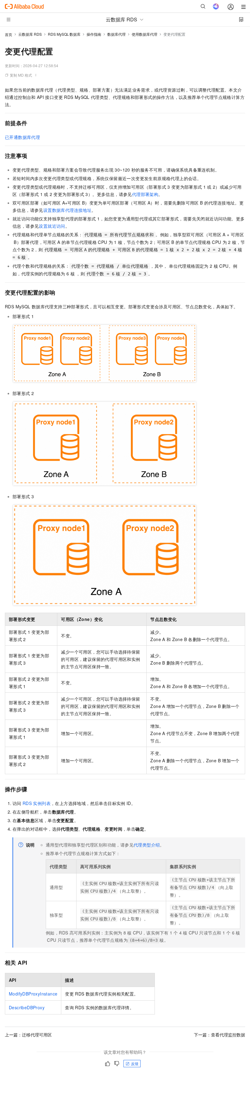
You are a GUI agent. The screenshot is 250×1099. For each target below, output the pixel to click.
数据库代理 (116, 34)
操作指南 (94, 34)
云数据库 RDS (30, 34)
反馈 (134, 1063)
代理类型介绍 (147, 845)
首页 (8, 34)
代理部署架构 (145, 194)
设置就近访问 (52, 226)
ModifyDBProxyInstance (33, 994)
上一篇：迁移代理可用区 (28, 1035)
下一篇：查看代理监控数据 (219, 1035)
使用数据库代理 (144, 34)
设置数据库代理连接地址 (67, 210)
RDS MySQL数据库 (64, 34)
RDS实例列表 (37, 803)
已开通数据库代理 (22, 137)
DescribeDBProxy (27, 1007)
